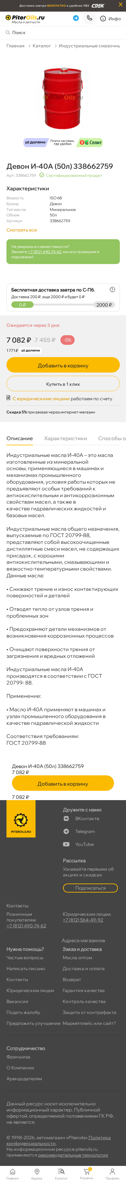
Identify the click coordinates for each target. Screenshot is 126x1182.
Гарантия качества (84, 990)
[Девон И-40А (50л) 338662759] (63, 101)
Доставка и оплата (84, 968)
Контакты (17, 979)
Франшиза (18, 1057)
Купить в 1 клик (63, 384)
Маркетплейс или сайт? (89, 1023)
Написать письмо (25, 968)
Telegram (85, 831)
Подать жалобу (23, 1012)
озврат (72, 979)
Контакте (87, 818)
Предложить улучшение (33, 1023)
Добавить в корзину (63, 365)
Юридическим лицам (30, 990)
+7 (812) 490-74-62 (44, 251)
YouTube (84, 844)
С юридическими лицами (41, 399)
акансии (17, 1001)
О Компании (20, 1068)
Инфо (115, 18)
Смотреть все (21, 230)
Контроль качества (84, 1001)
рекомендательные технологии (73, 1155)
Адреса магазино (83, 940)
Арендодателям (24, 1079)
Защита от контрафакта (89, 1012)
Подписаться (90, 888)
